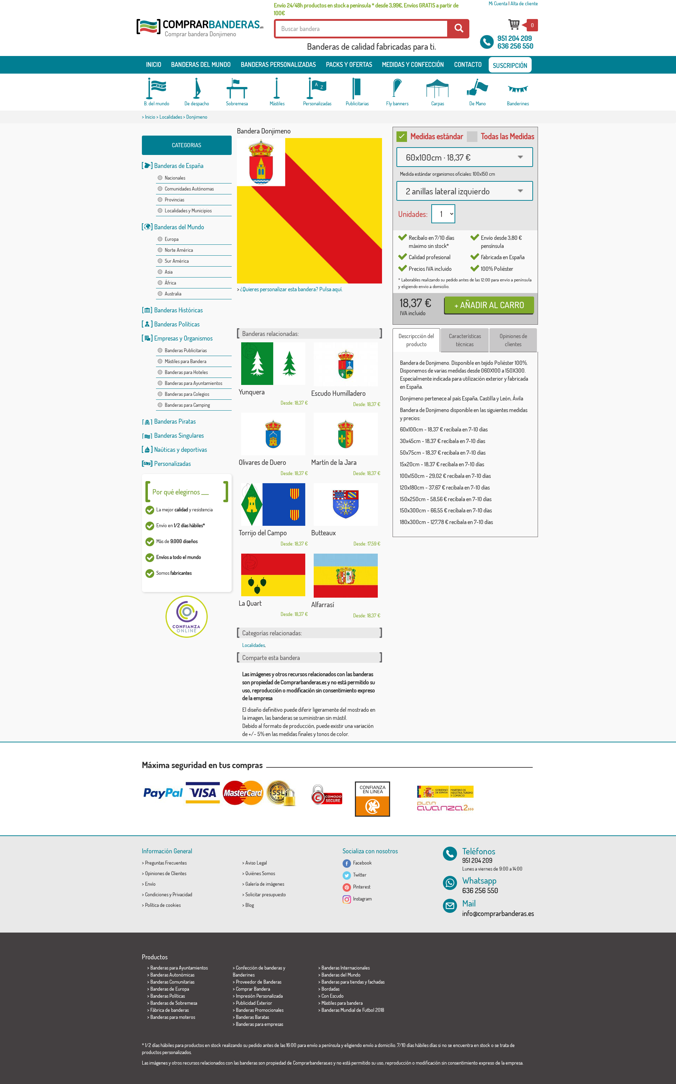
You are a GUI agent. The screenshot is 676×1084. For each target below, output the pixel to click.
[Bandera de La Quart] (273, 575)
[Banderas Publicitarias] (357, 88)
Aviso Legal (256, 863)
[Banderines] (517, 88)
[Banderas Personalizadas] (317, 88)
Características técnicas (465, 340)
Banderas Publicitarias (186, 350)
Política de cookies (163, 905)
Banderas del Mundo (179, 227)
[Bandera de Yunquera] (273, 363)
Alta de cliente (524, 3)
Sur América (177, 261)
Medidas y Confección (413, 64)
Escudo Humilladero (338, 393)
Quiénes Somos (260, 873)
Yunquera (252, 391)
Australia (173, 294)
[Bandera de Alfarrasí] (345, 576)
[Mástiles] (277, 88)
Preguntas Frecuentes (166, 863)
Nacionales (175, 178)
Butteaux (323, 532)
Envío (150, 884)
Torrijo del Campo (263, 532)
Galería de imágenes (264, 884)
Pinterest (360, 887)
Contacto (468, 64)
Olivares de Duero (262, 462)
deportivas (194, 449)
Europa (172, 239)
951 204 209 (514, 38)
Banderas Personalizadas (278, 64)
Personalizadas (172, 463)
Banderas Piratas (175, 421)
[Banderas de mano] (477, 88)
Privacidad (182, 894)
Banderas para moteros (172, 1017)
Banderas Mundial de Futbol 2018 (352, 1010)
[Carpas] (437, 88)
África (170, 283)
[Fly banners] (397, 88)
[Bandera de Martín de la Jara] (345, 434)
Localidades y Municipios (188, 210)
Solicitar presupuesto (265, 894)
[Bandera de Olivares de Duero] (273, 434)
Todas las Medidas (507, 136)
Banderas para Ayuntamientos (193, 383)
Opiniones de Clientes (165, 873)
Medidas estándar (437, 136)
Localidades (170, 117)
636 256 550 (515, 45)
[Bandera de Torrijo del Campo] (273, 504)
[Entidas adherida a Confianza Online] (372, 799)
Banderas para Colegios (187, 394)
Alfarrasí (322, 604)
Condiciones (156, 894)
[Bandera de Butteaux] (345, 504)
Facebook (361, 863)
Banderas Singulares (179, 435)
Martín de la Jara (334, 462)
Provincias (174, 200)
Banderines (244, 975)
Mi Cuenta (498, 3)
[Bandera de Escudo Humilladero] (345, 364)
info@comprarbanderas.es (498, 913)
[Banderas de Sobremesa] (237, 88)
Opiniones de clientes (513, 340)
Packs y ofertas (349, 64)
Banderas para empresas (259, 1024)
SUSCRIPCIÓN (510, 65)
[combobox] (464, 157)
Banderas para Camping (187, 405)
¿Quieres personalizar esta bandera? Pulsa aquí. (291, 289)
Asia (169, 272)
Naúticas (164, 449)
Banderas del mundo (201, 64)
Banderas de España (179, 165)
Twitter (359, 875)
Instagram (361, 899)
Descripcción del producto (416, 340)
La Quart (250, 603)
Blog (249, 905)
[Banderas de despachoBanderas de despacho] (196, 88)
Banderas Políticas (177, 324)
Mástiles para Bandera (185, 361)
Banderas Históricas (178, 310)
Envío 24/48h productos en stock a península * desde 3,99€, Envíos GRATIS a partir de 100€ (366, 9)
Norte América (179, 250)
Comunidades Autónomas (189, 189)
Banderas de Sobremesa (173, 1003)
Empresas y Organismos (183, 338)
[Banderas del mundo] (156, 88)
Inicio (153, 64)
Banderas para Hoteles (186, 372)
